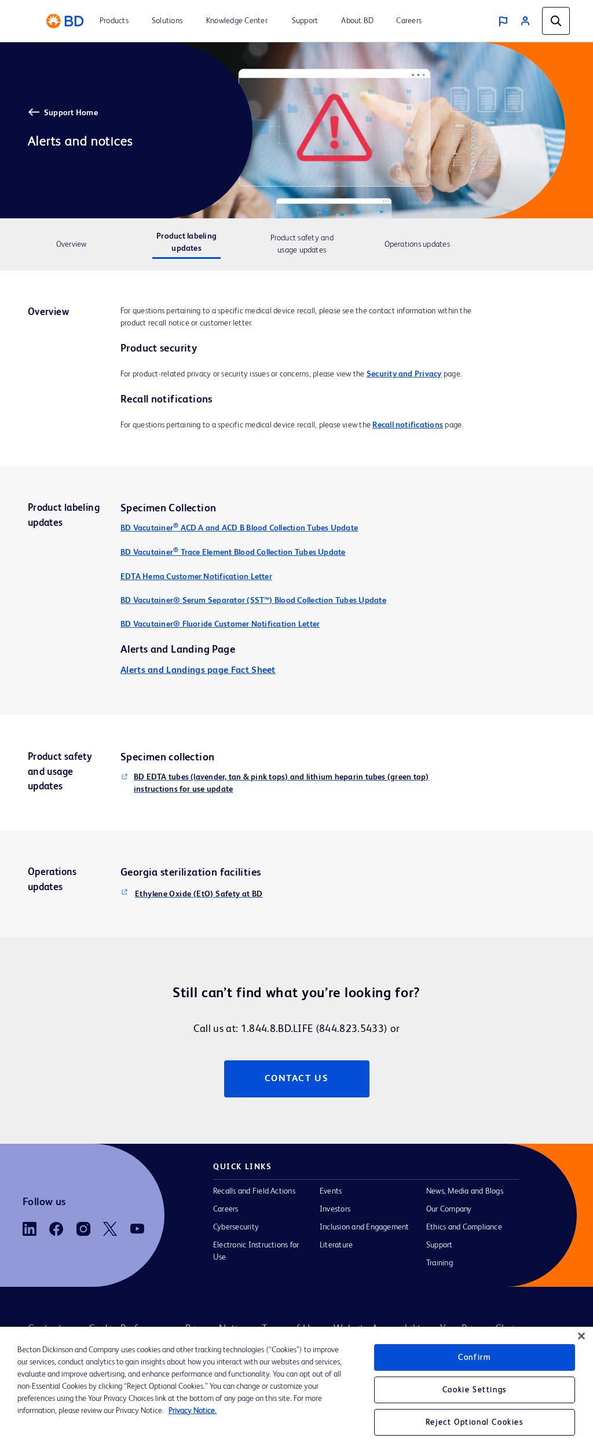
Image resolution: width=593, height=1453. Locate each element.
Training (439, 1263)
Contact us (297, 1079)
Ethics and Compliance (464, 1227)
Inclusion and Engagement (364, 1227)
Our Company (449, 1209)
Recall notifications (407, 425)
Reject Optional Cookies (475, 1422)
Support (439, 1245)
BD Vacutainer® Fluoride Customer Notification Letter (220, 624)
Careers (226, 1209)
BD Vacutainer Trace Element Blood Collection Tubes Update (233, 552)
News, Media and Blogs (464, 1191)
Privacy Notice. (193, 1411)
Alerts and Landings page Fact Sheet (198, 670)
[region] (296, 1390)
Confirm (474, 1357)
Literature (336, 1245)
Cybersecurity (236, 1227)
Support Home (71, 113)
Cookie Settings (474, 1390)
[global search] (556, 21)
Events (331, 1191)
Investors (335, 1209)
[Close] (581, 1336)
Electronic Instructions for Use (256, 1251)
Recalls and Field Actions (254, 1191)
